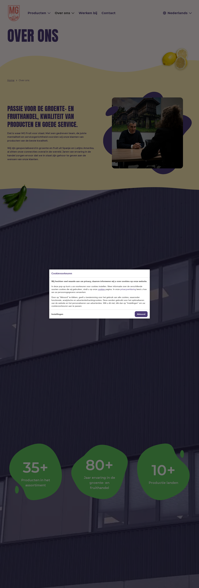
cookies (101, 289)
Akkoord (141, 314)
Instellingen (57, 314)
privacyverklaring (128, 289)
